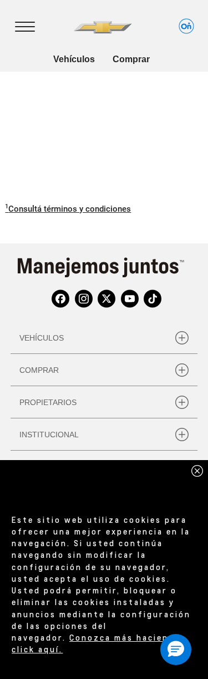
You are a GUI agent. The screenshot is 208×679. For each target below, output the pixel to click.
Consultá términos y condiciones (68, 208)
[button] (68, 209)
